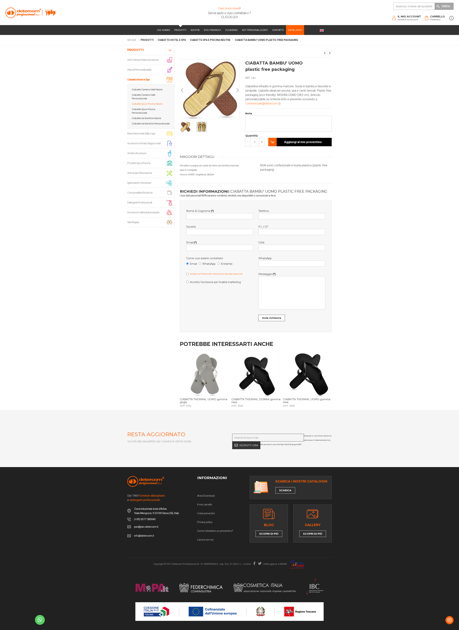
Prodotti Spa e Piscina (138, 163)
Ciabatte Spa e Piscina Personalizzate (143, 111)
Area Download (206, 495)
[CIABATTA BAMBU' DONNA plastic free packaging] (325, 53)
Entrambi (226, 263)
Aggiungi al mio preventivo (303, 142)
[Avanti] (237, 90)
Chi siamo (163, 30)
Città (261, 242)
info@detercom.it (144, 535)
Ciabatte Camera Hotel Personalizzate (143, 97)
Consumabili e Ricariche (140, 192)
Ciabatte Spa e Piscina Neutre (147, 104)
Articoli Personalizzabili (139, 69)
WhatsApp (209, 263)
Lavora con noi (205, 539)
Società (191, 226)
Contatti (278, 30)
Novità (195, 30)
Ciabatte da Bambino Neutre (146, 118)
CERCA (446, 6)
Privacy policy (204, 522)
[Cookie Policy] (449, 620)
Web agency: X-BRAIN (275, 564)
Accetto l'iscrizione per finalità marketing (215, 282)
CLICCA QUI (229, 17)
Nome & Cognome (200, 211)
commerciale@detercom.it (262, 103)
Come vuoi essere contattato (204, 258)
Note (248, 113)
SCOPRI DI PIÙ (268, 533)
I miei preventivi (206, 513)
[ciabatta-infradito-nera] (308, 374)
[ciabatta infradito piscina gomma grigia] (205, 374)
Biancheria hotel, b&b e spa (141, 133)
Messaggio (267, 274)
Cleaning (231, 30)
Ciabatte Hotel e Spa (138, 79)
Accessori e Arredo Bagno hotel (143, 143)
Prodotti (180, 30)
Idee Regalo (133, 222)
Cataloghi (295, 30)
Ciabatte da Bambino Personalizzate (151, 123)
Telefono (263, 211)
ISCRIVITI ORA (248, 445)
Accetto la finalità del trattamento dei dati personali (216, 273)
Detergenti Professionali (139, 202)
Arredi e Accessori (136, 153)
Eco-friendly (212, 30)
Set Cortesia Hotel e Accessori (143, 59)
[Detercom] (30, 12)
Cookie (247, 564)
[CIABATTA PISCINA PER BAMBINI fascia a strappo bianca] (330, 53)
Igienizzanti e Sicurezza (139, 182)
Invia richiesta (271, 318)
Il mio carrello (204, 504)
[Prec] (182, 90)
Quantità (251, 135)
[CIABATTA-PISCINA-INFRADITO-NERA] (257, 374)
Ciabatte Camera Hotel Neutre (147, 89)
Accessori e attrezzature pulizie (143, 212)
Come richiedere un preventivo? (215, 530)
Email (191, 242)
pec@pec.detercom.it (146, 526)
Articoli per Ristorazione (139, 173)
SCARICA (285, 490)
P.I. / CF (263, 226)
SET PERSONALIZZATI (255, 30)
